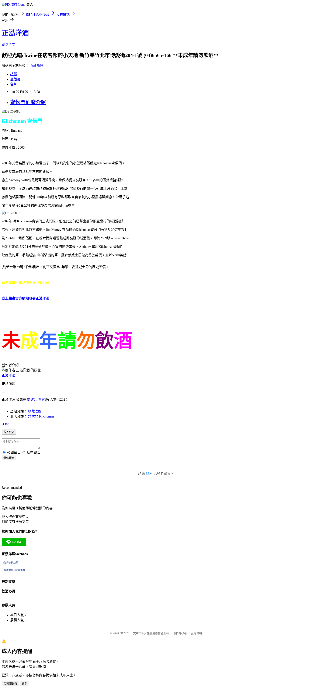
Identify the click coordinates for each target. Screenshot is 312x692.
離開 (24, 683)
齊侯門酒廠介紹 (28, 102)
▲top (5, 424)
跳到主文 (8, 44)
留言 (41, 399)
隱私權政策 (180, 633)
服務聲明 (196, 633)
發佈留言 (8, 457)
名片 (13, 84)
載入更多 (8, 432)
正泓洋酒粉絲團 (10, 562)
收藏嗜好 (36, 65)
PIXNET (124, 633)
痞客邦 (32, 399)
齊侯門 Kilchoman (41, 416)
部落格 (15, 79)
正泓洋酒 (15, 33)
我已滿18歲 (10, 683)
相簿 (13, 74)
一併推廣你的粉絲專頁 (13, 570)
